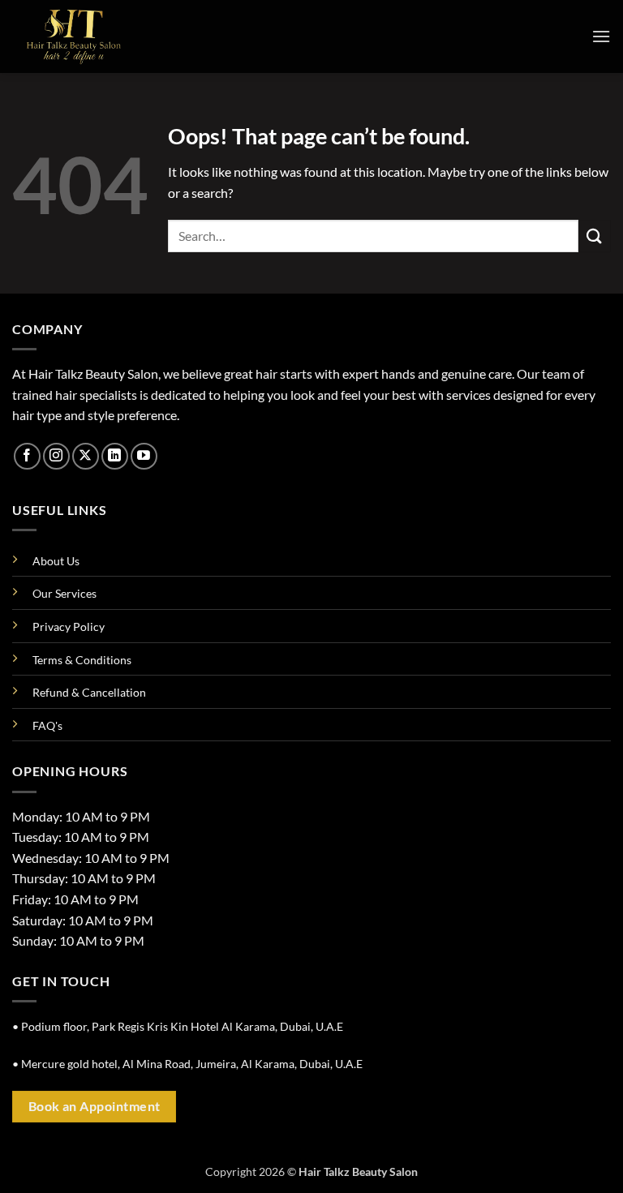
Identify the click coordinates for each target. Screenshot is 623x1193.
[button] (601, 36)
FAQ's (47, 725)
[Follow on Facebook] (27, 456)
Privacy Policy (68, 626)
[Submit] (594, 235)
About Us (55, 561)
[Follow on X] (85, 456)
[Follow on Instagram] (56, 456)
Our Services (64, 593)
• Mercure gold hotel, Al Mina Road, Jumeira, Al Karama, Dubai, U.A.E (187, 1064)
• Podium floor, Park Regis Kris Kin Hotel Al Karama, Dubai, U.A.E (177, 1026)
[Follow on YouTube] (144, 456)
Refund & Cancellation (89, 692)
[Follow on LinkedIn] (114, 456)
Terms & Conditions (81, 660)
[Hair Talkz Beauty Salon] (93, 36)
